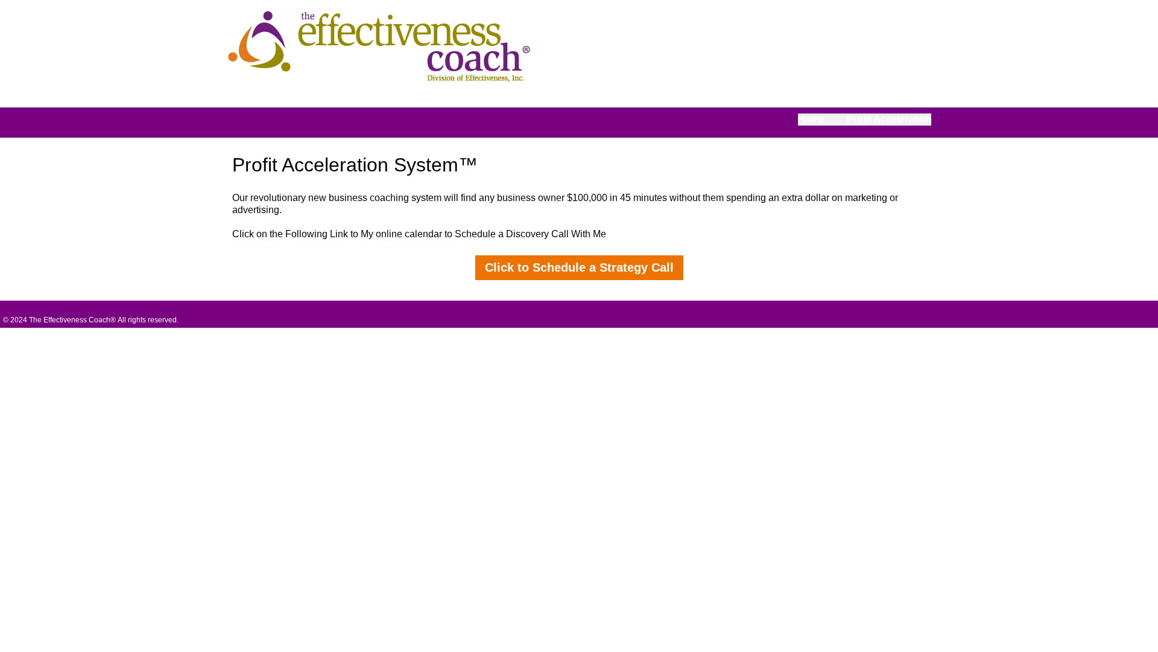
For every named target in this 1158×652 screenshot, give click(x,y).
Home (811, 119)
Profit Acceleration (889, 119)
